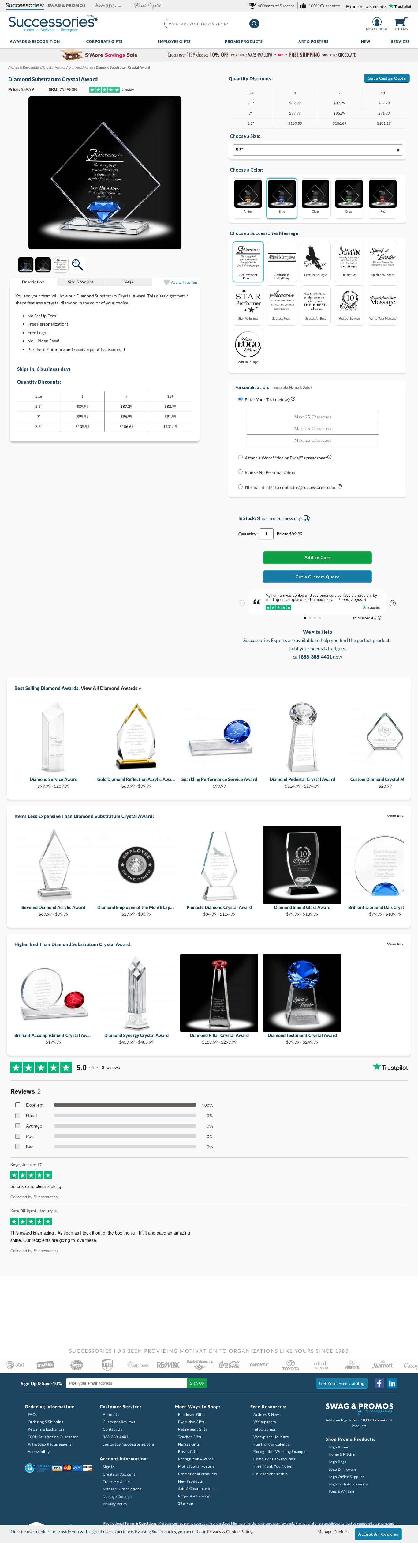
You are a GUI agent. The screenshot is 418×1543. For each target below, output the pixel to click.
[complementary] (209, 55)
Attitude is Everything (281, 276)
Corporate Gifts (104, 41)
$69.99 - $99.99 (136, 783)
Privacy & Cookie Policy (229, 1531)
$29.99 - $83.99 (136, 911)
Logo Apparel (340, 1447)
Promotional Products (197, 1474)
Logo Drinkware (342, 1469)
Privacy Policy (115, 1504)
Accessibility (39, 1451)
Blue (282, 211)
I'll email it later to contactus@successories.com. (291, 487)
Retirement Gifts (192, 1429)
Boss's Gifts (188, 1451)
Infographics (264, 1429)
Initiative (349, 274)
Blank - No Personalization (270, 472)
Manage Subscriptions (122, 1489)
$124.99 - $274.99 (302, 783)
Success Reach (282, 318)
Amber (248, 211)
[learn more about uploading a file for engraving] (329, 458)
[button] (25, 6)
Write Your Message (382, 318)
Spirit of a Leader (382, 274)
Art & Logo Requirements (50, 1444)
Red (383, 211)
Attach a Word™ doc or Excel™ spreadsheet (286, 457)
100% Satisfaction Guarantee (53, 1437)
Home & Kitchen (343, 1454)
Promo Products (244, 41)
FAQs (128, 281)
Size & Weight (80, 281)
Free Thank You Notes (272, 1466)
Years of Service (349, 318)
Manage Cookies (117, 1496)
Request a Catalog (193, 1496)
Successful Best (315, 318)
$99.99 (219, 783)
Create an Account (119, 1474)
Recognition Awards (195, 1459)
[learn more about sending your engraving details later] (339, 487)
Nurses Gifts (189, 1444)
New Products (190, 1481)
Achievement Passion (248, 276)
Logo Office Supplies (346, 1476)
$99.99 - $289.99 (53, 783)
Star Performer (248, 318)
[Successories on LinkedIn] (392, 1383)
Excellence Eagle (315, 274)
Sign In (109, 1467)
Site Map (185, 1503)
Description (33, 281)
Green (349, 211)
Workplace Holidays (271, 1437)
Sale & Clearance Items (197, 1488)
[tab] (33, 282)
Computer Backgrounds (274, 1459)
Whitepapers (264, 1422)
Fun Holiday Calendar (272, 1444)
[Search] (254, 23)
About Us (111, 1414)
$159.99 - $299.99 (219, 1039)
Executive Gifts (191, 1422)
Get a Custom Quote (387, 78)
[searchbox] (211, 23)
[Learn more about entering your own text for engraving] (293, 400)
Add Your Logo (248, 361)
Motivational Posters (196, 1466)
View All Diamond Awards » (111, 688)
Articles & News (267, 1414)
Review (128, 89)
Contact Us (112, 1429)
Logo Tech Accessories (348, 1484)
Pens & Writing (341, 1491)
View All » (395, 816)
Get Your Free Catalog (341, 1383)
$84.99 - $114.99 (219, 911)
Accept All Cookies (378, 1534)
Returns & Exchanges (46, 1429)
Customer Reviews (119, 1422)
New (366, 41)
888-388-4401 (116, 1437)
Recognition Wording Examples (280, 1451)
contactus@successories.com (128, 1444)
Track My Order (116, 1481)
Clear (315, 211)
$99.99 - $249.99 (302, 1039)
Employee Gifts (174, 41)
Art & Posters (313, 41)
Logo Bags (337, 1461)
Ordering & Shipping (46, 1422)
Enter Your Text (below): (267, 399)
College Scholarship (270, 1474)
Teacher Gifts (189, 1437)
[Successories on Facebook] (379, 1383)
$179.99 (53, 1039)
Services (400, 41)
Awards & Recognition (35, 41)
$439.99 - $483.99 (136, 1039)
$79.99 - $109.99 (302, 911)
